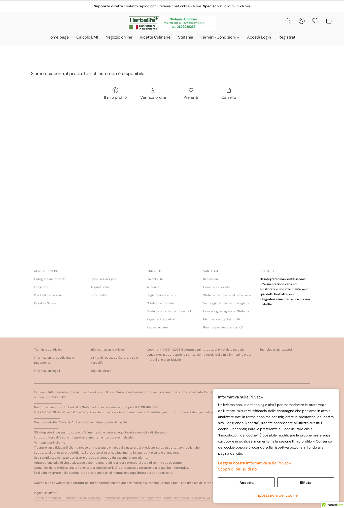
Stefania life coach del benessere (227, 295)
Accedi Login (259, 37)
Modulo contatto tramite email (169, 311)
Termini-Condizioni (219, 37)
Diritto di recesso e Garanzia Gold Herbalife (195, 498)
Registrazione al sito (161, 295)
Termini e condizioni (48, 350)
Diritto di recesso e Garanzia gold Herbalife (114, 360)
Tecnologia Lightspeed (276, 350)
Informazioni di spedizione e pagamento (54, 360)
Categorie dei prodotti (50, 279)
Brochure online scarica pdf (223, 327)
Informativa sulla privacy (108, 350)
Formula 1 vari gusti (104, 279)
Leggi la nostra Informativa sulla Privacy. (255, 463)
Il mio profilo (115, 97)
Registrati (287, 37)
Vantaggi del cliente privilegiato (226, 303)
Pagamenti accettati (161, 319)
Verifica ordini (153, 97)
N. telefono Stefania (161, 303)
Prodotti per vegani (48, 295)
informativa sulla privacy (83, 498)
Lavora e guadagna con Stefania (226, 311)
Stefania (185, 37)
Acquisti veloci (100, 287)
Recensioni (211, 279)
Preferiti (191, 97)
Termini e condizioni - (49, 498)
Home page (58, 37)
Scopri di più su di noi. (238, 469)
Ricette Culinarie (155, 37)
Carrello (228, 97)
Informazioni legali (47, 371)
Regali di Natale (45, 303)
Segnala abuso (100, 371)
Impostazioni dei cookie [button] (276, 495)
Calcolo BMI (87, 37)
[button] (172, 23)
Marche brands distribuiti (221, 319)
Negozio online (119, 37)
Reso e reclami (157, 327)
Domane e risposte (216, 287)
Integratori (41, 287)
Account (153, 287)
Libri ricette (98, 295)
